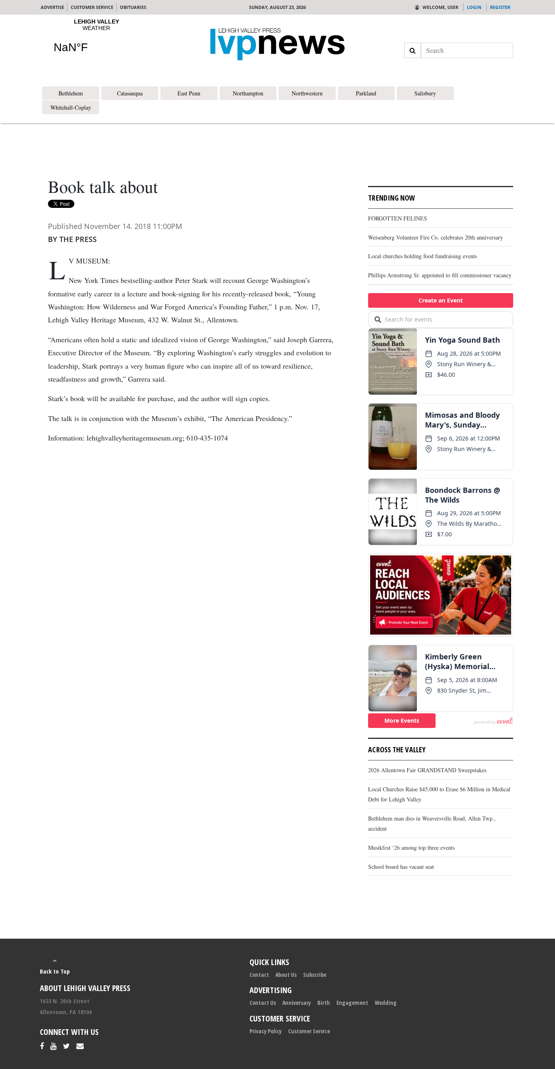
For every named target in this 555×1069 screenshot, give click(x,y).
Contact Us (262, 1002)
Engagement (352, 1002)
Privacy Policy (265, 1031)
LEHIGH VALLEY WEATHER (96, 41)
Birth (323, 1002)
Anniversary (296, 1002)
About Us (286, 974)
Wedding (386, 1002)
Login (474, 7)
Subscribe (314, 974)
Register (500, 7)
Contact (259, 974)
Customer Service (309, 1031)
